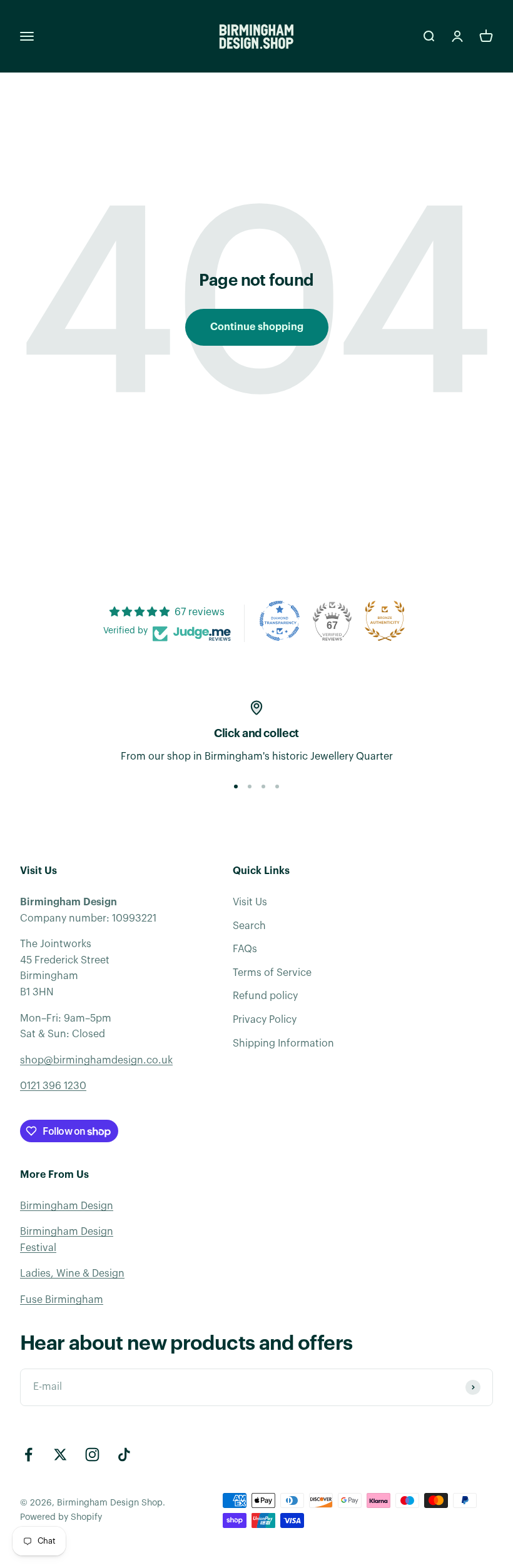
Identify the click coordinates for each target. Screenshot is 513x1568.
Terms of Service (272, 973)
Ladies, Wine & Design (72, 1274)
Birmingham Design (66, 1206)
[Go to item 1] (236, 786)
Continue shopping (256, 327)
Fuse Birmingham (61, 1300)
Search (249, 926)
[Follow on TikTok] (124, 1454)
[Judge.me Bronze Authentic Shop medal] (385, 621)
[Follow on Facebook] (28, 1454)
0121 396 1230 (53, 1086)
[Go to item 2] (249, 786)
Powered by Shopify (61, 1517)
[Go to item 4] (277, 786)
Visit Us (250, 902)
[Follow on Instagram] (92, 1454)
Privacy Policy (265, 1020)
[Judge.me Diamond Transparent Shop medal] (280, 621)
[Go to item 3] (263, 786)
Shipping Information (283, 1043)
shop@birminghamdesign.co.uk (96, 1060)
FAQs (245, 949)
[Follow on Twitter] (60, 1454)
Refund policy (265, 996)
